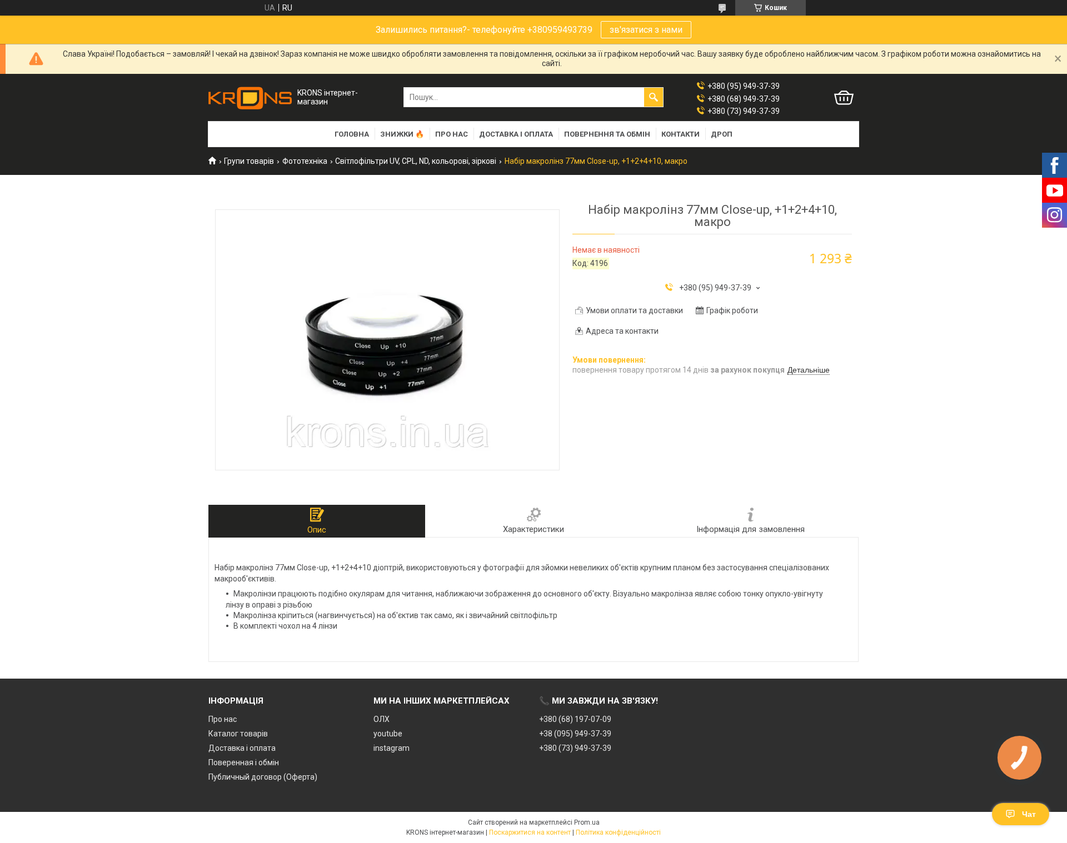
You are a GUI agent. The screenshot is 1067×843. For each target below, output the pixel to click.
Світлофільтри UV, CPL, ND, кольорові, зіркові (415, 161)
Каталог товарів (238, 733)
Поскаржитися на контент (530, 832)
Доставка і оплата (516, 134)
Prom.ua (587, 822)
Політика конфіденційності (618, 832)
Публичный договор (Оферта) (262, 776)
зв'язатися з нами (646, 29)
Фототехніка (304, 161)
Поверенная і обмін (243, 762)
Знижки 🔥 (402, 134)
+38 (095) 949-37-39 (575, 733)
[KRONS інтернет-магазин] (250, 97)
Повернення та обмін (607, 134)
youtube (387, 733)
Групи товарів (249, 161)
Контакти (680, 134)
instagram (391, 748)
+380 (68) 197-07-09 (575, 719)
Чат (1029, 814)
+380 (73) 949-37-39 (575, 748)
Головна (352, 134)
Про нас (451, 134)
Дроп (721, 134)
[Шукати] (653, 97)
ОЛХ (381, 719)
